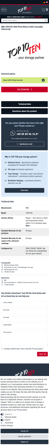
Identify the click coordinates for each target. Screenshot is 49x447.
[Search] (45, 20)
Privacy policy (22, 410)
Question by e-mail (26, 144)
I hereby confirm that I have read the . (24, 349)
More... (28, 226)
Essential (8, 414)
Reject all (24, 442)
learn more (24, 190)
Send (41, 354)
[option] (24, 172)
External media (10, 417)
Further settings (7, 425)
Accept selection (24, 436)
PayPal (7, 420)
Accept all (24, 431)
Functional (9, 423)
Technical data (24, 104)
